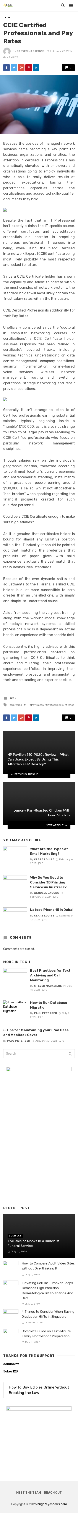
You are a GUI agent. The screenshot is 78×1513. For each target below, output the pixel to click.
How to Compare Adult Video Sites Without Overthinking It (48, 1265)
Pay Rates (37, 704)
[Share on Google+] (21, 67)
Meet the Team (28, 1493)
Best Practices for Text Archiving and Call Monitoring (50, 975)
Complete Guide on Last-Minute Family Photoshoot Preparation (46, 1333)
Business (15, 1236)
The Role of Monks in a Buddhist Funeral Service (34, 1243)
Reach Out (53, 1493)
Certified (16, 704)
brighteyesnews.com (52, 1504)
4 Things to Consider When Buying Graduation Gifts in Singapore (48, 1314)
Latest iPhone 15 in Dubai (51, 910)
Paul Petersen (45, 1013)
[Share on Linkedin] (36, 67)
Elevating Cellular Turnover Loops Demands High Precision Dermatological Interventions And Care (47, 1290)
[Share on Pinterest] (28, 67)
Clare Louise (44, 859)
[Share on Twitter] (14, 67)
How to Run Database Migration (48, 1005)
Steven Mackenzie (30, 51)
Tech (6, 18)
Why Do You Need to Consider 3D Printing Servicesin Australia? (48, 882)
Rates (70, 704)
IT (27, 704)
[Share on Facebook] (6, 67)
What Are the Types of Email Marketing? (49, 851)
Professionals (55, 704)
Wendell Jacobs (46, 892)
